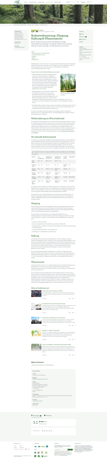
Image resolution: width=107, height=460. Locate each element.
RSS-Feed (28, 449)
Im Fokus (25, 2)
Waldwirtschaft (41, 2)
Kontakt (15, 447)
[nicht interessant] (42, 430)
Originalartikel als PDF (20, 47)
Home (15, 445)
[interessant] (49, 430)
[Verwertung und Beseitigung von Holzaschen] (36, 322)
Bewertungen (37, 415)
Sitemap (21, 445)
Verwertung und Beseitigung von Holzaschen (53, 317)
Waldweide (52, 76)
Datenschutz (22, 447)
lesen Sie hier (79, 451)
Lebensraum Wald (49, 2)
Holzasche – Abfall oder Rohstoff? (50, 330)
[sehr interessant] (51, 430)
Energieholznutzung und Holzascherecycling (53, 303)
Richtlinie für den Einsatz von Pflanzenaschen (43, 365)
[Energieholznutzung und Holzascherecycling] (36, 309)
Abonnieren (70, 449)
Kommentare (49, 415)
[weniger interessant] (45, 430)
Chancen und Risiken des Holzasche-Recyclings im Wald (56, 344)
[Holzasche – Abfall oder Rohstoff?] (36, 336)
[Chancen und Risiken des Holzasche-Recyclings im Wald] (36, 350)
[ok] (47, 430)
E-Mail (81, 59)
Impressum (21, 449)
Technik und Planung (33, 2)
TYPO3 (20, 456)
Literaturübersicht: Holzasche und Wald (52, 291)
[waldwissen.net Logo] (18, 2)
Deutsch (88, 1)
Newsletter (59, 445)
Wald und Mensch (57, 2)
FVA (69, 454)
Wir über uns (16, 449)
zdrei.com (29, 455)
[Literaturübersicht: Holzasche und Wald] (36, 295)
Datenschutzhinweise (64, 455)
